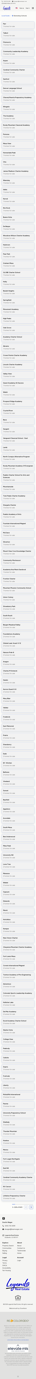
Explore (5, 1243)
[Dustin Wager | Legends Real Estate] (18, 1284)
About (19, 1243)
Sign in (28, 8)
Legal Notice (10, 1339)
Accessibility (6, 1268)
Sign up (22, 8)
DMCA (4, 1265)
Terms (4, 1263)
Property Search (8, 1246)
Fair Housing (6, 1270)
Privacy (4, 1260)
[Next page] (31, 1207)
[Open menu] (32, 8)
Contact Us (21, 1248)
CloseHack (23, 1308)
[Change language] (16, 8)
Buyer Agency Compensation (21, 1339)
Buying (4, 1251)
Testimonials (21, 1251)
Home (19, 1253)
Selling (4, 1253)
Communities (6, 1248)
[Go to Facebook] (3, 1218)
